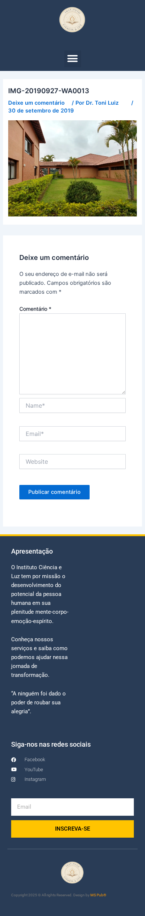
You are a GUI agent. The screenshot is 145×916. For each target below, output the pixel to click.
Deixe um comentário (36, 103)
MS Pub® (98, 895)
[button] (72, 58)
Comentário (35, 309)
